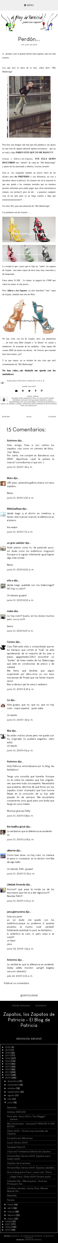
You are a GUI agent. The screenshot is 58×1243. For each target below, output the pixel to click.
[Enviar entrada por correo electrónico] (29, 383)
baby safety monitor (20, 967)
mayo (11, 1204)
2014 (7, 1063)
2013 (8, 1066)
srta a (10, 580)
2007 (8, 1224)
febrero (12, 1215)
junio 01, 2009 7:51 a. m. (20, 531)
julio (10, 1099)
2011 (7, 1072)
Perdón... (11, 1200)
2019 (8, 1050)
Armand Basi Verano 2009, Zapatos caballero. (31, 1167)
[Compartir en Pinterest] (42, 390)
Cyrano (11, 641)
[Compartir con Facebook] (36, 390)
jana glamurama (16, 911)
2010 (8, 1075)
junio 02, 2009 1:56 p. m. (20, 948)
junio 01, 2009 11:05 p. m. (20, 900)
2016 (8, 1058)
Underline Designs (33, 1240)
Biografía (41, 1006)
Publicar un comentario (16, 983)
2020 (8, 1047)
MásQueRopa (14, 508)
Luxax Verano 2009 (17, 1142)
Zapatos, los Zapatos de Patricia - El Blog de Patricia (29, 1019)
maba (10, 611)
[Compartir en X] (29, 390)
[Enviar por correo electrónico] (16, 390)
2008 (8, 1221)
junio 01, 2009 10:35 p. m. (21, 873)
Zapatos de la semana (18, 1163)
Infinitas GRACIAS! (16, 1112)
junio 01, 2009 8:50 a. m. (20, 569)
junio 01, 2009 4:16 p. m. (20, 750)
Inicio (29, 417)
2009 (8, 1077)
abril (10, 1208)
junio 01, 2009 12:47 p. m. (20, 689)
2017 (7, 1055)
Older (51, 417)
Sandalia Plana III (16, 1147)
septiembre (14, 1091)
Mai (9, 730)
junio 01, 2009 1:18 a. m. (20, 467)
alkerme (11, 850)
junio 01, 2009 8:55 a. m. (20, 600)
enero (11, 1218)
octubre (12, 1088)
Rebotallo (12, 1107)
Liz (8, 700)
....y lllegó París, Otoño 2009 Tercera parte (29, 1176)
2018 (8, 1052)
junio (10, 1102)
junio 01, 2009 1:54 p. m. (20, 719)
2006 (8, 1227)
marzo (11, 1211)
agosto (11, 1095)
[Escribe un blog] (23, 390)
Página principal (21, 1006)
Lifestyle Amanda (16, 884)
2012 (7, 1069)
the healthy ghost (16, 826)
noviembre (13, 1084)
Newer (7, 417)
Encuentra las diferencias (20, 1138)
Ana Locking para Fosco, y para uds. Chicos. (29, 1172)
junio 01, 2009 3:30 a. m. (20, 497)
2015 (8, 1061)
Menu (30, 5)
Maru (10, 478)
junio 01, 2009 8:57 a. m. (20, 630)
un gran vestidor (16, 542)
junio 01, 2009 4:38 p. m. (20, 815)
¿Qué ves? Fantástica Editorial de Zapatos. (29, 1151)
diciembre (13, 1081)
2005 (8, 1229)
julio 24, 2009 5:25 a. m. (20, 976)
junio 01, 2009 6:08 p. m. (20, 839)
